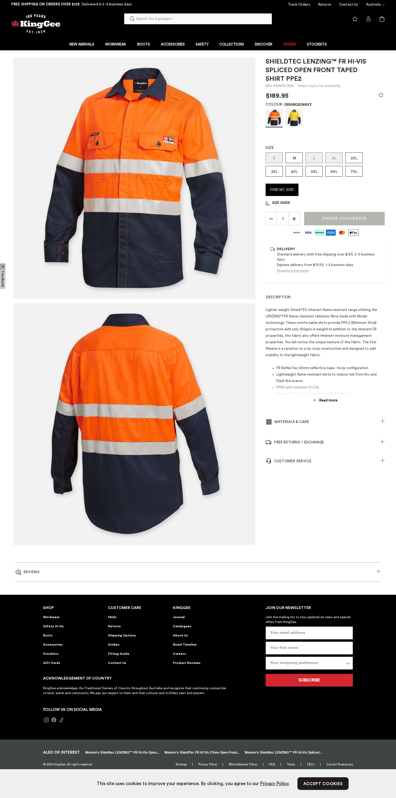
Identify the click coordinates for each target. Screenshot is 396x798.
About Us (180, 635)
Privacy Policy (207, 764)
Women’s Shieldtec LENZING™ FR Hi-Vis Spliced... (283, 752)
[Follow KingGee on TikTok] (61, 720)
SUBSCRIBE (309, 680)
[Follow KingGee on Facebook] (53, 720)
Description (278, 297)
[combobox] (198, 18)
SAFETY (202, 44)
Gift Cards (51, 662)
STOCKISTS (317, 44)
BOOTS (143, 44)
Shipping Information (293, 270)
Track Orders (299, 4)
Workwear (51, 617)
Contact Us (348, 4)
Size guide (281, 202)
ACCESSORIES (173, 44)
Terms (291, 764)
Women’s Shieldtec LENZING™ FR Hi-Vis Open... (122, 752)
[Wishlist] (380, 96)
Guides (113, 644)
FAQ (272, 764)
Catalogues (182, 626)
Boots (48, 635)
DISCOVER (263, 44)
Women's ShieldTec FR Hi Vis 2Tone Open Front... (201, 752)
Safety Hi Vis (53, 626)
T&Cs (311, 764)
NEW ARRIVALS (82, 44)
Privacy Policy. (274, 783)
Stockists (50, 653)
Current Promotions (339, 764)
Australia (373, 4)
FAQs (112, 617)
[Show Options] (347, 663)
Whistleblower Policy (243, 764)
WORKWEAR (115, 44)
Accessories (53, 644)
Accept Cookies (323, 784)
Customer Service (292, 461)
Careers (179, 653)
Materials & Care (292, 422)
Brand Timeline (185, 644)
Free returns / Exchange (299, 442)
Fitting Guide (118, 653)
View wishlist (355, 19)
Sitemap (181, 764)
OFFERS (289, 44)
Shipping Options (122, 635)
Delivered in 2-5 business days (107, 4)
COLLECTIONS (231, 44)
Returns (324, 4)
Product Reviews (186, 662)
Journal (179, 617)
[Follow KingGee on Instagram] (46, 720)
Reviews (32, 572)
